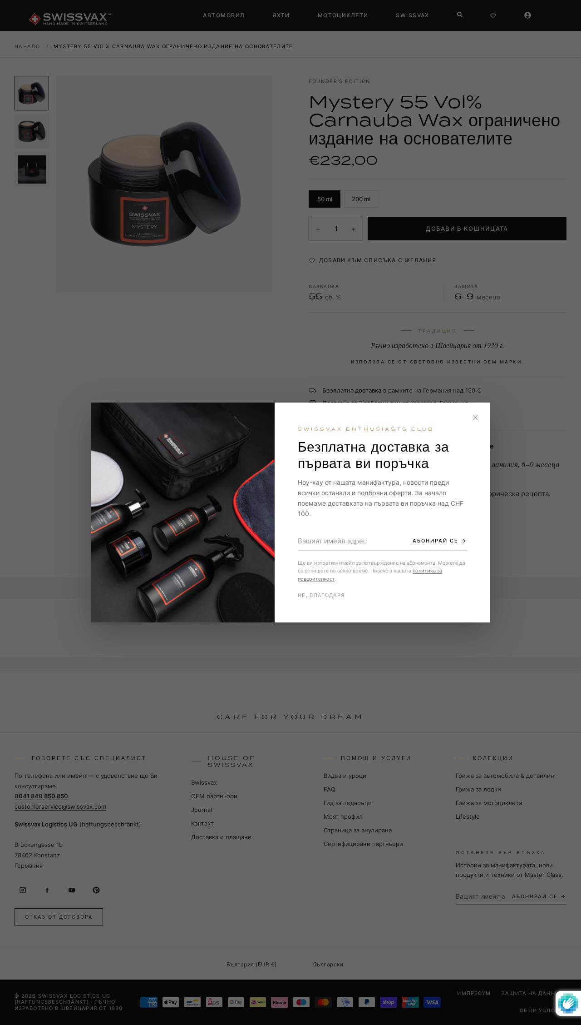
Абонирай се (435, 540)
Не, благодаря (321, 595)
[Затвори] (475, 417)
